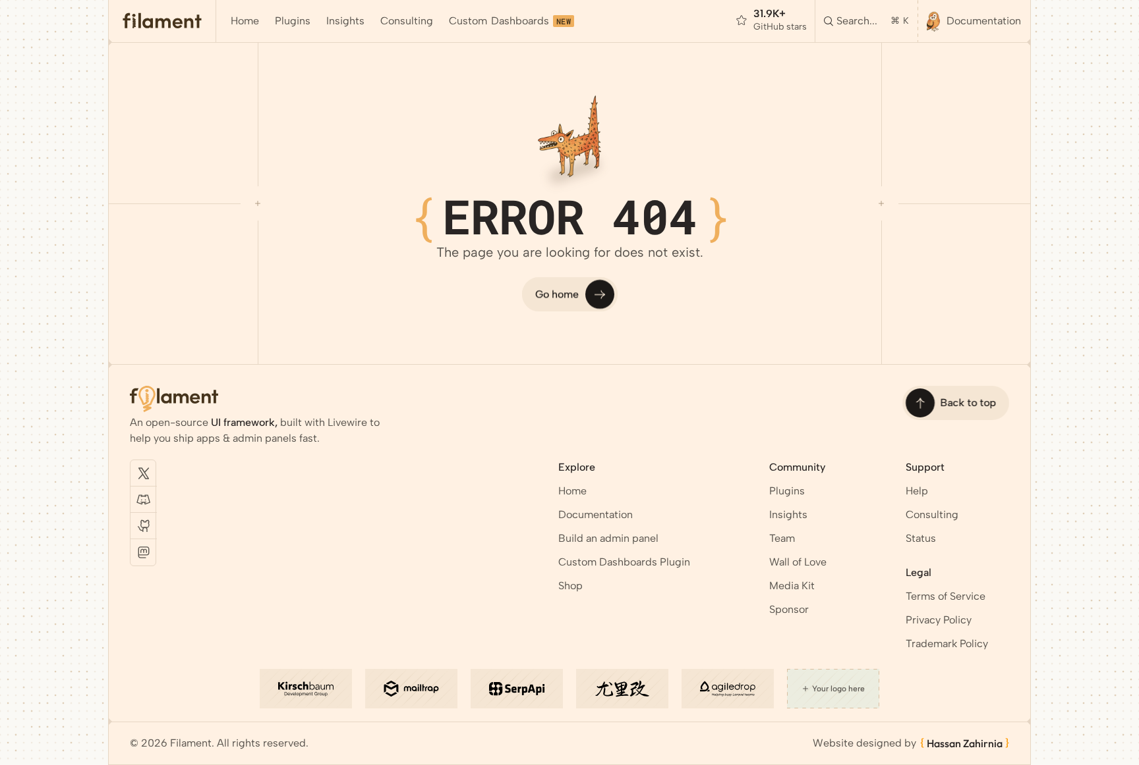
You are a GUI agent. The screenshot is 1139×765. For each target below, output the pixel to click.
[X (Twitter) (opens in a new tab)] (144, 473)
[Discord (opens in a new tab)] (144, 500)
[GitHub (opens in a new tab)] (144, 526)
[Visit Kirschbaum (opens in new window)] (306, 688)
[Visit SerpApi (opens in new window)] (517, 688)
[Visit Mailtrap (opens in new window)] (411, 688)
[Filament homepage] (162, 21)
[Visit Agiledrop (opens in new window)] (728, 688)
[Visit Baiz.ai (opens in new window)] (622, 688)
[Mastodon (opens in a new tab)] (144, 552)
